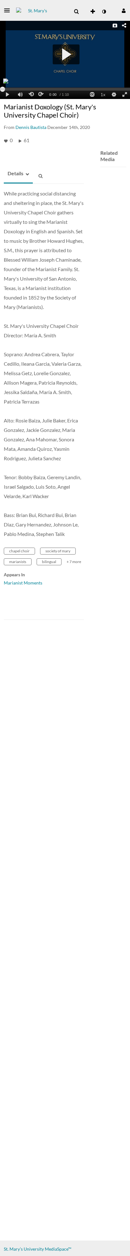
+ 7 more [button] (74, 561)
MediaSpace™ (58, 1249)
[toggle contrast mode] (104, 11)
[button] (9, 10)
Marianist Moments (23, 582)
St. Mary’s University (24, 1249)
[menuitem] (76, 11)
